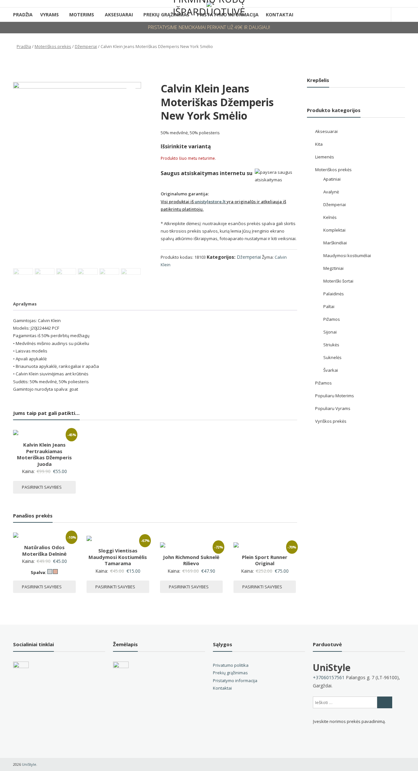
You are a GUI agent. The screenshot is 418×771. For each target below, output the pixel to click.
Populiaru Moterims (334, 396)
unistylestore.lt (210, 202)
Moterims (81, 14)
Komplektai (334, 230)
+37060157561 (329, 677)
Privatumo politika (231, 665)
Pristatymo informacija (235, 680)
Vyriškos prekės (330, 421)
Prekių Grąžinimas (166, 14)
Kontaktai (279, 14)
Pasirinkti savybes (42, 487)
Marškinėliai (335, 243)
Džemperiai (86, 46)
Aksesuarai (119, 14)
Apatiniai (332, 179)
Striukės (331, 345)
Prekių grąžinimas (230, 673)
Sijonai (330, 332)
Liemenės (324, 157)
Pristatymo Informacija (228, 14)
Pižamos (331, 319)
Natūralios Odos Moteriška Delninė (44, 550)
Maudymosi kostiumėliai (347, 255)
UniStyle (331, 667)
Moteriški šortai (338, 281)
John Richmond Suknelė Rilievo (191, 560)
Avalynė (331, 192)
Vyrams (49, 14)
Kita (319, 144)
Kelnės (330, 217)
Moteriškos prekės (53, 46)
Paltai (328, 306)
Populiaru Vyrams (332, 408)
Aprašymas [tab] (25, 304)
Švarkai (330, 370)
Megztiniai (333, 268)
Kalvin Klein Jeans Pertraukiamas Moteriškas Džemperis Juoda (44, 454)
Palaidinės (333, 294)
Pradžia (23, 14)
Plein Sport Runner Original (264, 560)
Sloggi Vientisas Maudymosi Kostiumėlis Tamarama (117, 556)
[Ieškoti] (384, 702)
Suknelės (332, 357)
